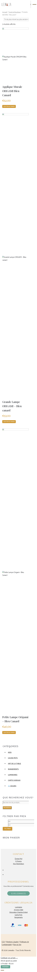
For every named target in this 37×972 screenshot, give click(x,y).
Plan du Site (17, 944)
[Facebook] (11, 874)
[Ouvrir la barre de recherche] (27, 4)
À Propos (18, 861)
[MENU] (34, 4)
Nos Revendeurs (18, 864)
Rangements (13, 769)
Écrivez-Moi (18, 858)
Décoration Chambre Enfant (18, 912)
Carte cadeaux (14, 780)
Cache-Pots (13, 758)
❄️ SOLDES (12, 786)
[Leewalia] (6, 4)
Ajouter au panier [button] (9, 106)
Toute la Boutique (14, 12)
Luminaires (12, 775)
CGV (3, 941)
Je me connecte (18, 893)
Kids (9, 752)
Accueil (4, 12)
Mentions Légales (12, 941)
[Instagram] (11, 870)
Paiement (5, 967)
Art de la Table (14, 763)
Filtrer (7, 828)
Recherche (7, 808)
